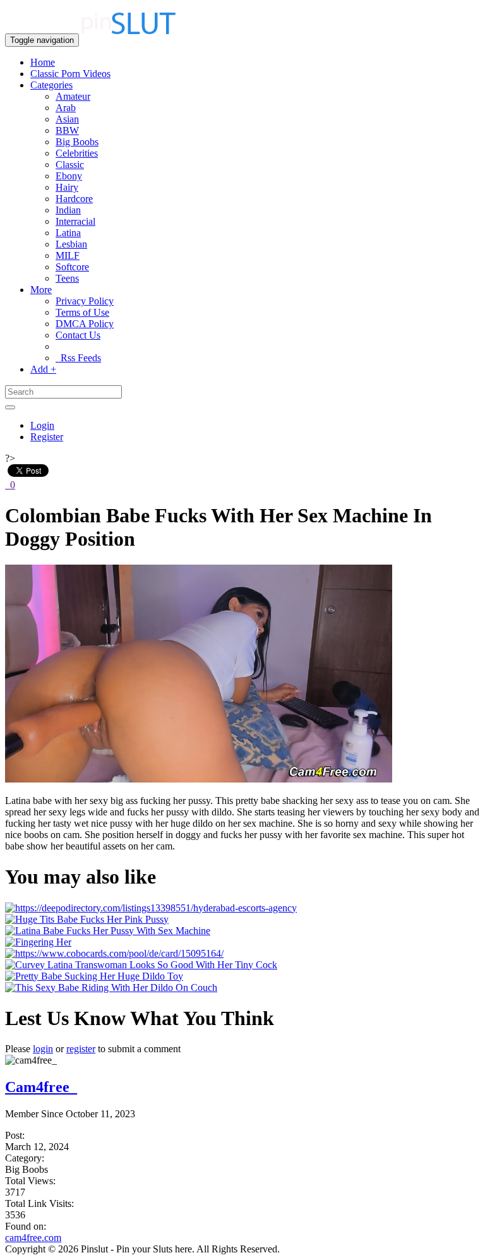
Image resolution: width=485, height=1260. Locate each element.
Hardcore (74, 198)
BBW (67, 130)
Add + (43, 369)
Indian (68, 210)
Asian (67, 119)
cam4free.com (33, 1237)
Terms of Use (82, 312)
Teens (67, 278)
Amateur (73, 96)
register (80, 1048)
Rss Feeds (78, 357)
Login (42, 425)
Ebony (69, 176)
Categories (51, 85)
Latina (68, 232)
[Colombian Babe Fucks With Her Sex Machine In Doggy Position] (198, 779)
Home (42, 62)
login (43, 1048)
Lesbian (71, 244)
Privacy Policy (85, 301)
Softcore (72, 266)
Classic (70, 164)
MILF (68, 255)
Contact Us (78, 335)
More (41, 289)
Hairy (67, 187)
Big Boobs (77, 141)
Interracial (75, 221)
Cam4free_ (41, 1087)
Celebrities (77, 153)
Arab (66, 107)
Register (46, 436)
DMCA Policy (85, 323)
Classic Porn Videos (70, 73)
